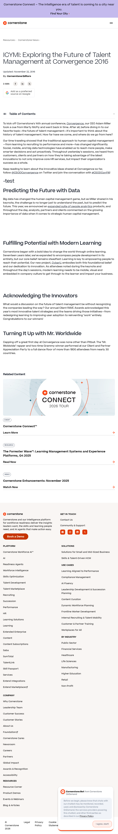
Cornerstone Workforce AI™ (18, 552)
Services (8, 675)
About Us (8, 726)
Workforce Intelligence (15, 570)
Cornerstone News (28, 40)
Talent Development (14, 582)
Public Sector (69, 643)
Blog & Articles (11, 805)
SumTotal (8, 656)
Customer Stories (13, 719)
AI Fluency (67, 583)
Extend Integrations (14, 681)
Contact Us (66, 519)
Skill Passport (10, 668)
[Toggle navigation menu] (110, 23)
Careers (7, 750)
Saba (6, 650)
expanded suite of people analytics (70, 206)
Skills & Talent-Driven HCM (76, 558)
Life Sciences (68, 661)
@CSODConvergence (25, 173)
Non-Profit (67, 686)
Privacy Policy (39, 824)
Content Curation (71, 599)
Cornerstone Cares (13, 738)
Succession (9, 601)
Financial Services (71, 649)
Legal (27, 822)
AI (4, 558)
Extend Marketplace (14, 687)
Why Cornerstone (12, 701)
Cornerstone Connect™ (18, 378)
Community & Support (72, 525)
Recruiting (9, 595)
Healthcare (67, 655)
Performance (10, 607)
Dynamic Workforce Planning (77, 605)
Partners (8, 756)
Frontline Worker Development (78, 611)
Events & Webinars (13, 799)
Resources (9, 40)
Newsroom (9, 744)
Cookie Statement (55, 824)
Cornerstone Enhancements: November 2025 (32, 472)
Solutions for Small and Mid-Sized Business (85, 552)
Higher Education (71, 673)
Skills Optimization (13, 576)
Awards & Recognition (15, 769)
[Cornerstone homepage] (30, 514)
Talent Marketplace (14, 589)
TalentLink (8, 662)
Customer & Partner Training (77, 624)
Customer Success (13, 713)
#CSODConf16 (101, 173)
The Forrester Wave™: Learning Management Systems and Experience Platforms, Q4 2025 (56, 444)
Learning (8, 625)
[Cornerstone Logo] (15, 23)
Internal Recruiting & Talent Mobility (81, 617)
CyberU (56, 263)
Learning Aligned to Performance (80, 571)
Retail (64, 679)
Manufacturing (69, 667)
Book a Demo (15, 537)
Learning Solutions (13, 619)
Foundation (9, 732)
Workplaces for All (71, 630)
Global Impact (11, 762)
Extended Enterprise (14, 632)
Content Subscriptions (15, 644)
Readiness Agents (13, 564)
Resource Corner (12, 787)
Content (7, 638)
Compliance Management (75, 577)
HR (4, 613)
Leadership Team (12, 707)
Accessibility (10, 775)
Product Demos (12, 793)
